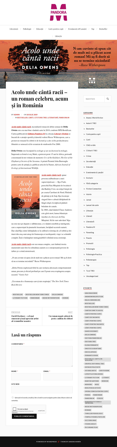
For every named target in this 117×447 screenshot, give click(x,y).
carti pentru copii (93, 320)
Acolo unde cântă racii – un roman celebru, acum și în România (39, 99)
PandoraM (35, 298)
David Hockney (91, 331)
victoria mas (90, 420)
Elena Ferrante (91, 345)
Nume (14, 371)
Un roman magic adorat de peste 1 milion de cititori (61, 317)
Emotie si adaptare (93, 348)
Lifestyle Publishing (94, 374)
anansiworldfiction (94, 296)
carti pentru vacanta (94, 324)
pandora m (89, 398)
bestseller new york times (37, 294)
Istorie (88, 194)
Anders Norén (75, 442)
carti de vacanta (92, 317)
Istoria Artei (90, 370)
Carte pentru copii (55, 29)
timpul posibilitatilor (95, 417)
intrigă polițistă (92, 367)
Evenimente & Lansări (77, 29)
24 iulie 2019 (32, 115)
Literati (89, 216)
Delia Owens (57, 294)
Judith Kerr (104, 370)
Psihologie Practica (94, 254)
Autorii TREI (91, 123)
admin (17, 115)
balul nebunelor (92, 300)
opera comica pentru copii (96, 391)
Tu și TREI (90, 271)
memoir (105, 381)
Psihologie (27, 29)
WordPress (52, 442)
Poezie (89, 238)
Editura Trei (90, 341)
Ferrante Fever (91, 355)
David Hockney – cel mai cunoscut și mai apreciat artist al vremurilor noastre (25, 318)
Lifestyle (58, 36)
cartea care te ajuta (94, 310)
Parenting (90, 232)
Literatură (14, 29)
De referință (91, 161)
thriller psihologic (94, 413)
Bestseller (103, 29)
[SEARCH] (107, 98)
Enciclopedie (90, 352)
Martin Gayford (92, 381)
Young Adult (90, 424)
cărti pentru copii (93, 327)
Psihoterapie (91, 260)
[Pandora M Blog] (58, 12)
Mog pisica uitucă (93, 388)
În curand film (91, 427)
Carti (31, 118)
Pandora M (64, 118)
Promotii (89, 243)
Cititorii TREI (40, 118)
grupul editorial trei (94, 363)
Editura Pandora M (93, 338)
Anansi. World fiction (94, 118)
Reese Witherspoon (51, 298)
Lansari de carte (92, 205)
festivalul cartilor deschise (93, 359)
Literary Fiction (20, 298)
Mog (97, 384)
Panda (87, 395)
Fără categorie (92, 183)
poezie (100, 398)
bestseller (18, 294)
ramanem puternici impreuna (93, 402)
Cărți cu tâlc (91, 145)
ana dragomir (91, 293)
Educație (39, 29)
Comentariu (17, 344)
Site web (15, 384)
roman (65, 298)
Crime (88, 156)
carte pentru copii (93, 314)
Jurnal (88, 200)
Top (92, 29)
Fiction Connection (93, 189)
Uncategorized (92, 276)
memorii (88, 384)
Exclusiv (89, 178)
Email (47, 371)
